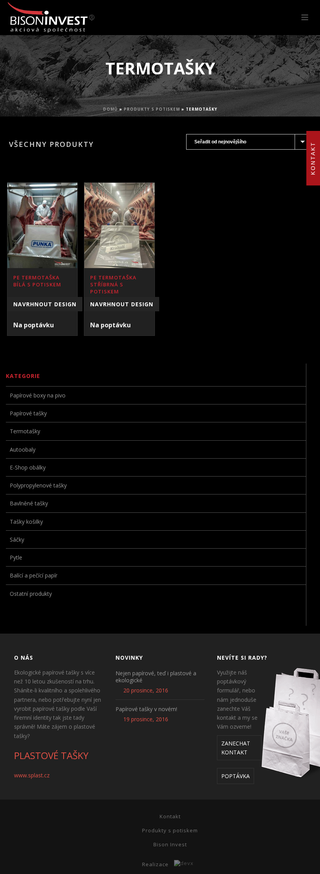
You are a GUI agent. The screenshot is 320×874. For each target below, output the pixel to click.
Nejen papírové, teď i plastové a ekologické (156, 677)
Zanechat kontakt (235, 748)
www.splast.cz (32, 775)
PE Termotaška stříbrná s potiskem (113, 284)
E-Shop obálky (28, 467)
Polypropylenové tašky (38, 485)
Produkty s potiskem (152, 109)
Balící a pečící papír (33, 575)
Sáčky (17, 539)
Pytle (16, 557)
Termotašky (25, 431)
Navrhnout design (44, 304)
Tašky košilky (26, 521)
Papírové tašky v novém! (146, 709)
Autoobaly (23, 449)
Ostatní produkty (31, 593)
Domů (110, 109)
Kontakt (170, 816)
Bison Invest (170, 844)
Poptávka (235, 776)
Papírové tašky (28, 413)
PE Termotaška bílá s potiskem (37, 281)
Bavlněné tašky (29, 503)
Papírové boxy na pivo (38, 395)
